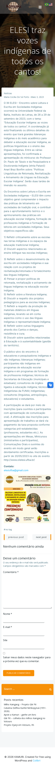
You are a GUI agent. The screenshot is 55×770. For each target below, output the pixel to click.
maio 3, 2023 (37, 97)
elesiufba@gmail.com (16, 470)
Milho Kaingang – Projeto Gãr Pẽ (20, 704)
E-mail (7, 627)
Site (5, 640)
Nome (7, 614)
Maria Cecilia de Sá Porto (16, 97)
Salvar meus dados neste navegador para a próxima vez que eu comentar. (26, 659)
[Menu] (40, 6)
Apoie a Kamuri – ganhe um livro (20, 714)
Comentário (11, 572)
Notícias (8, 93)
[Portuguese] (47, 4)
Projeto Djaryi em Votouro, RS (19, 724)
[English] (51, 4)
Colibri (36, 760)
